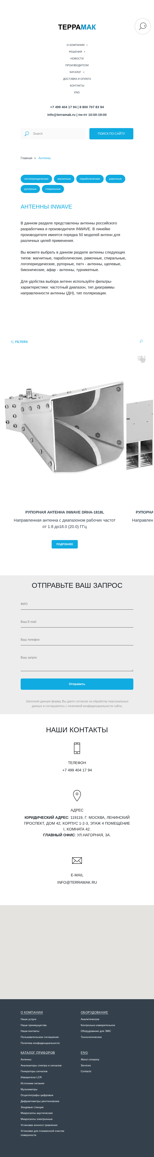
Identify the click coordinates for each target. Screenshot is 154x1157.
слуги (33, 1019)
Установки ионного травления (39, 1125)
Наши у (25, 1019)
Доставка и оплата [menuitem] (77, 78)
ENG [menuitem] (77, 92)
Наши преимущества (34, 1025)
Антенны (44, 158)
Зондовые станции (32, 1107)
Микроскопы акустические (37, 1112)
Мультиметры (29, 1089)
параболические (90, 178)
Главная (26, 158)
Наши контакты (30, 1030)
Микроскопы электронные (37, 1119)
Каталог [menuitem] (76, 72)
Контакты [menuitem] (77, 85)
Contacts (86, 1071)
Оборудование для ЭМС (96, 1030)
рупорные (30, 188)
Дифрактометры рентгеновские (40, 1101)
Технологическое (91, 1036)
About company (90, 1059)
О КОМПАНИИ (32, 1012)
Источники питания (32, 1083)
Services (86, 1065)
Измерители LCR (31, 1077)
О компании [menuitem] (76, 44)
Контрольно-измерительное (98, 1025)
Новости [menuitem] (77, 58)
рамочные (115, 178)
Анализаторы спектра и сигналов (41, 1065)
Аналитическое (90, 1019)
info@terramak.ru (61, 115)
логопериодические (36, 178)
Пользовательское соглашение (40, 1036)
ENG (84, 1052)
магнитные (64, 178)
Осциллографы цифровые (37, 1095)
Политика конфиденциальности (40, 1043)
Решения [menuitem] (76, 51)
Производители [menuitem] (77, 65)
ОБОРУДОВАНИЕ (94, 1012)
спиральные (52, 188)
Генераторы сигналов (34, 1071)
